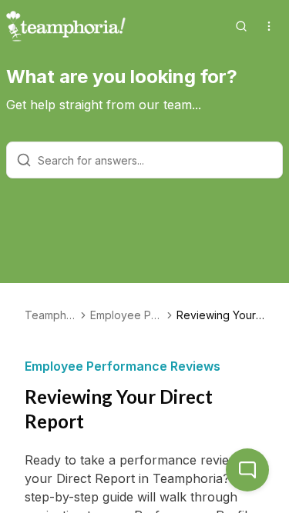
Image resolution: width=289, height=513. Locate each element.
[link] (220, 315)
